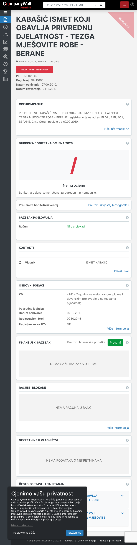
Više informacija (115, 129)
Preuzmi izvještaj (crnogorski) (108, 205)
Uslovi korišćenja (87, 540)
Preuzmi (115, 342)
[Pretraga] (101, 5)
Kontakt (69, 540)
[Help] (132, 4)
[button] (124, 4)
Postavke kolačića (24, 532)
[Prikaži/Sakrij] (95, 5)
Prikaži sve (121, 271)
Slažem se (74, 532)
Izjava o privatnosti (110, 540)
